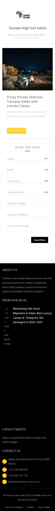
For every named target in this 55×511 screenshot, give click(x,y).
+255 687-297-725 (18, 475)
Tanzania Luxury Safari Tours (30, 34)
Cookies (30, 507)
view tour (16, 130)
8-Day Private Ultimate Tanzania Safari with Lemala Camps (25, 101)
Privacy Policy (44, 507)
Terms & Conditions (14, 507)
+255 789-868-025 (18, 469)
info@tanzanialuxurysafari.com (24, 481)
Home (11, 34)
